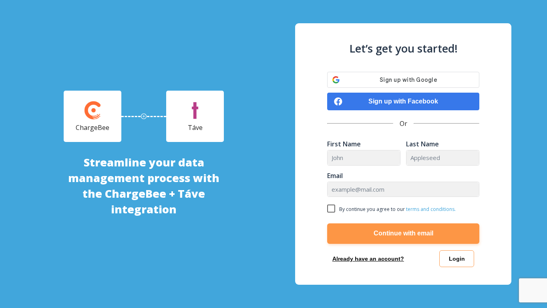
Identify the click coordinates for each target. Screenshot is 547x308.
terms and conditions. (431, 209)
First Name (344, 144)
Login (457, 258)
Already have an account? (368, 258)
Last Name (422, 144)
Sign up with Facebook (403, 101)
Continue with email (403, 233)
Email (335, 176)
